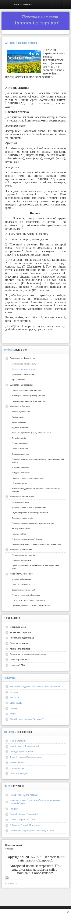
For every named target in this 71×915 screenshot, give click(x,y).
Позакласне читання (20, 643)
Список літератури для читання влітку (28, 654)
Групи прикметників (20, 502)
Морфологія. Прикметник (22, 496)
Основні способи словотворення (26, 390)
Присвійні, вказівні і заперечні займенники (31, 605)
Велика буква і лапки (21, 411)
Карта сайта (11, 883)
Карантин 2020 (17, 665)
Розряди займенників (21, 579)
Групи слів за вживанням (23, 374)
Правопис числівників (21, 560)
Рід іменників (17, 417)
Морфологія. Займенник (21, 573)
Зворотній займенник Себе (24, 589)
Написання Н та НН (20, 533)
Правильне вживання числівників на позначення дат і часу (36, 567)
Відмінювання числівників (23, 555)
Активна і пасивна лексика (24, 369)
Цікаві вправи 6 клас (20, 659)
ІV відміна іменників (21, 472)
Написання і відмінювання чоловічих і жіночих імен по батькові (36, 490)
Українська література (20, 632)
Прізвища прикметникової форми (27, 539)
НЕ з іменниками (19, 483)
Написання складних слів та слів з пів (28, 401)
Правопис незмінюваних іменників (27, 477)
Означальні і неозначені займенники (28, 600)
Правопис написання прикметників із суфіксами (33, 523)
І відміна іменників (20, 448)
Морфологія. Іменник (20, 406)
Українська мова (18, 626)
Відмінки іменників (20, 427)
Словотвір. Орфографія (21, 384)
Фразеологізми (19, 379)
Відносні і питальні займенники (26, 595)
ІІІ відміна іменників (20, 467)
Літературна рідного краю (22, 637)
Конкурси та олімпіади (20, 648)
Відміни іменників (19, 443)
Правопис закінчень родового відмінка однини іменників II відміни (38, 460)
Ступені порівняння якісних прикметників (30, 512)
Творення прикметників (22, 518)
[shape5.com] (35, 895)
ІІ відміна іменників (20, 453)
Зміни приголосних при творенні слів (28, 395)
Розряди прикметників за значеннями (29, 507)
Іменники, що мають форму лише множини (31, 432)
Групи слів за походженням (24, 363)
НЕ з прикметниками (21, 528)
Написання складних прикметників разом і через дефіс (37, 544)
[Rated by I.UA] (13, 878)
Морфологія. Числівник (21, 549)
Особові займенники (21, 584)
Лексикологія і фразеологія (22, 358)
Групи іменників (19, 438)
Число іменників (19, 422)
